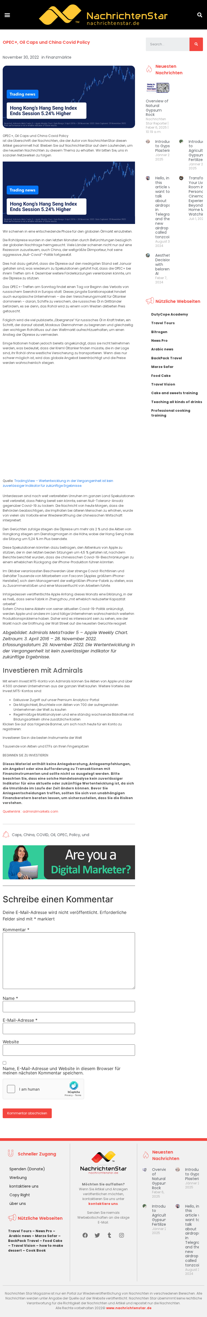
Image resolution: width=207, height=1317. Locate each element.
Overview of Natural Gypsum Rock (157, 107)
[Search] (196, 44)
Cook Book (36, 1250)
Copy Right (19, 1195)
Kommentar (16, 929)
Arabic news (162, 349)
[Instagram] (121, 1235)
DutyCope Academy (169, 314)
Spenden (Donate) (27, 1169)
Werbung (18, 1177)
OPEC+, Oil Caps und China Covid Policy (46, 42)
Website (11, 1042)
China (28, 834)
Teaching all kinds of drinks (176, 402)
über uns (17, 1203)
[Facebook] (85, 1235)
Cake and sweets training (174, 393)
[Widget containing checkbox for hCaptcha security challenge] (43, 1089)
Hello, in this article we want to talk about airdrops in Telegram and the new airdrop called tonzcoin (164, 207)
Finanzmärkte (58, 57)
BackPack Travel (166, 358)
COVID (42, 834)
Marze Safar (162, 366)
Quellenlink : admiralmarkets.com (30, 811)
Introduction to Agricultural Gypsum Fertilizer (163, 1215)
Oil (52, 834)
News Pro (159, 340)
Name (10, 998)
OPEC (62, 834)
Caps (17, 834)
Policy (74, 834)
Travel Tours (163, 323)
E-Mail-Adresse (20, 1020)
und (85, 834)
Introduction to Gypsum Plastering (166, 146)
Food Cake (161, 375)
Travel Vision (163, 384)
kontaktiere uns (24, 1186)
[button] (7, 14)
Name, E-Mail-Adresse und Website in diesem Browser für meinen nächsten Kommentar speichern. (61, 1070)
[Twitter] (97, 1235)
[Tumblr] (109, 1235)
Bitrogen (159, 332)
